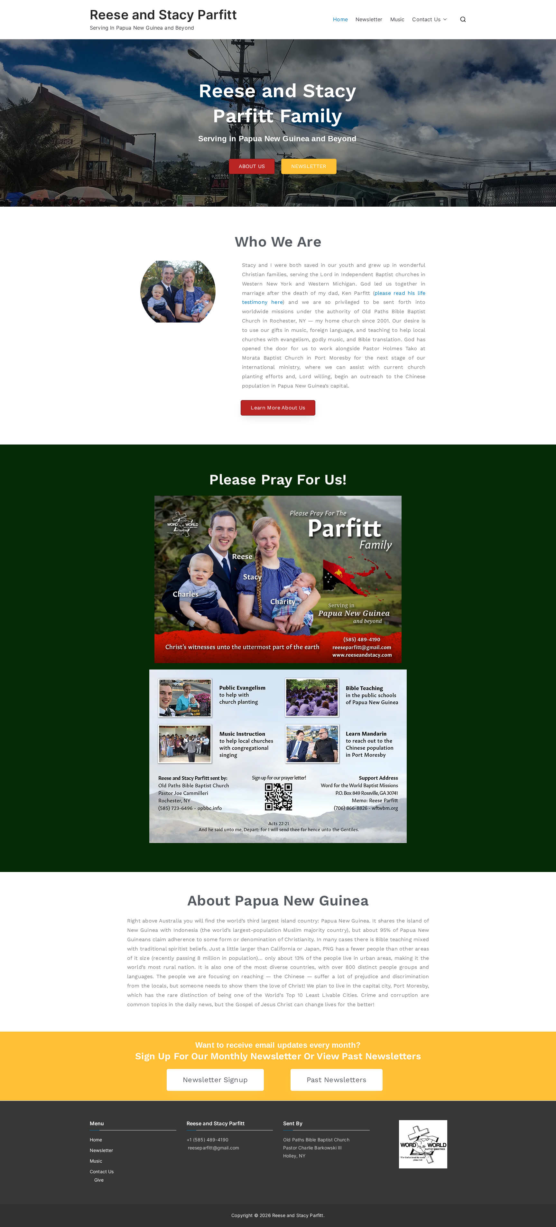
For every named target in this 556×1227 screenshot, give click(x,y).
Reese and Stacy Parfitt (163, 15)
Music (397, 19)
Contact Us (426, 19)
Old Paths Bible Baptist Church (316, 1139)
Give (99, 1180)
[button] (443, 19)
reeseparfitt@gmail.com (213, 1147)
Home (340, 19)
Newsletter (369, 19)
